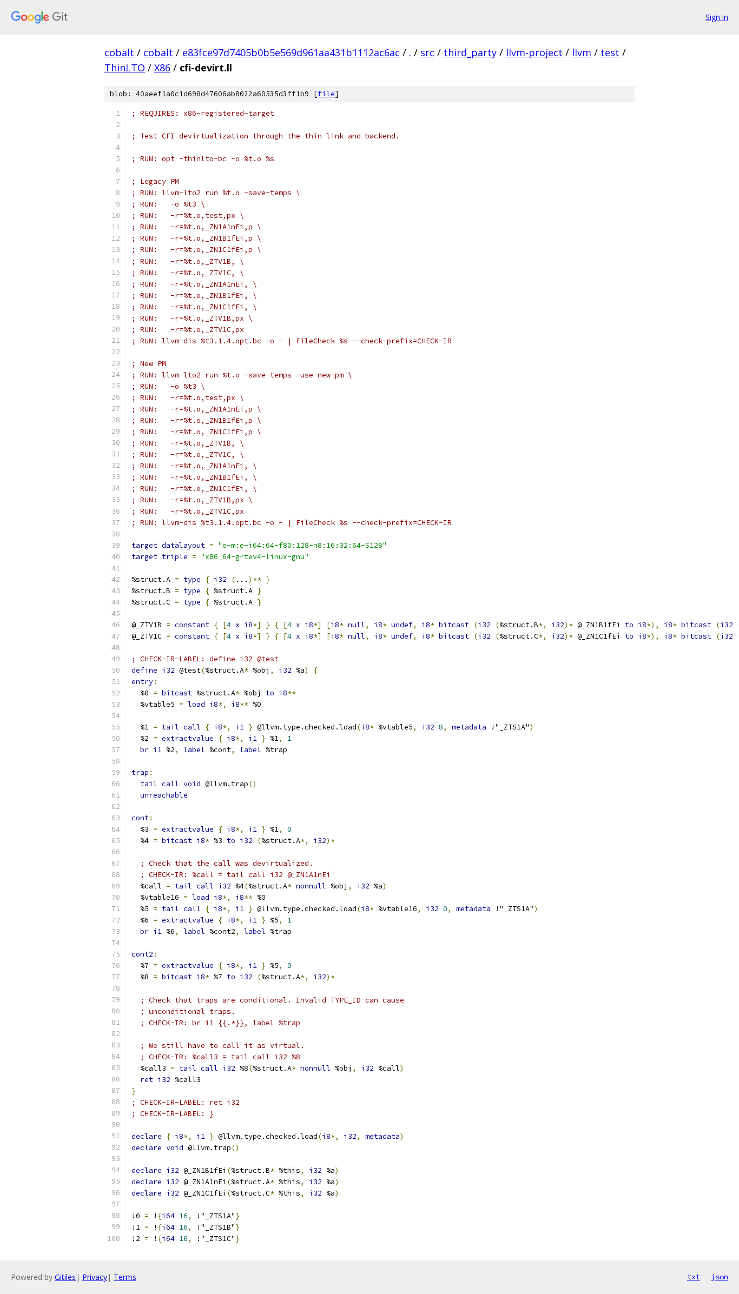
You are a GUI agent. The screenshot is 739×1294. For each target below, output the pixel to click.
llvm (581, 52)
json (719, 1277)
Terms (125, 1277)
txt (693, 1277)
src (427, 52)
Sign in (716, 17)
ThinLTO (124, 67)
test (610, 52)
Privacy (94, 1277)
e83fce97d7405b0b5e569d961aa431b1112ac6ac (291, 52)
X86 (162, 67)
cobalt (119, 52)
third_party (470, 52)
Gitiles (65, 1277)
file (326, 93)
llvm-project (534, 52)
